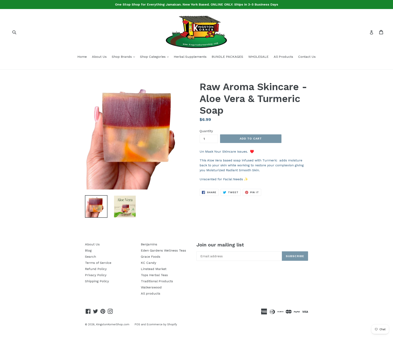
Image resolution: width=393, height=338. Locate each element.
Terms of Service (98, 263)
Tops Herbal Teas (154, 275)
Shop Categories (155, 56)
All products (150, 293)
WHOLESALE (258, 57)
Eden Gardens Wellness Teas (163, 250)
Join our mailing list (220, 245)
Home (82, 57)
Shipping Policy (97, 281)
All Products (283, 57)
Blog (88, 250)
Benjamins (149, 244)
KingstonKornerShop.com (112, 324)
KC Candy (148, 263)
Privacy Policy (95, 275)
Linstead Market (153, 269)
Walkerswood (151, 287)
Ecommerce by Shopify (162, 324)
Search (90, 257)
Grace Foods (150, 257)
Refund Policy (96, 269)
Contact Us (307, 57)
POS (137, 324)
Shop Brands (124, 56)
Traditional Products (157, 281)
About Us (99, 57)
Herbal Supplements (190, 57)
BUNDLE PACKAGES (227, 57)
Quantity (206, 131)
